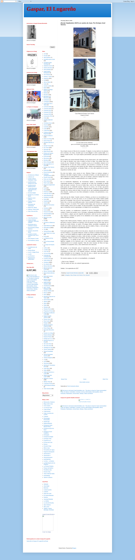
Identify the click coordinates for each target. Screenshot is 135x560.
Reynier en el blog (48, 333)
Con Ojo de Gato (48, 407)
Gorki (45, 199)
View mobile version (84, 382)
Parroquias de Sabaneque (31, 205)
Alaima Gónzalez (48, 67)
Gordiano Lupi (47, 197)
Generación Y (47, 455)
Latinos (45, 248)
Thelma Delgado (48, 357)
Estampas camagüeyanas (47, 174)
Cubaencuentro (48, 490)
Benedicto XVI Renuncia (47, 97)
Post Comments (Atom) (73, 386)
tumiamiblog (47, 475)
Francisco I (46, 191)
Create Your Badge (46, 532)
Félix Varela (47, 181)
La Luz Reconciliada (49, 241)
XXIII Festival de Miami (49, 385)
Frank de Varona (48, 193)
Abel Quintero (47, 57)
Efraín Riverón (47, 151)
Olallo (45, 305)
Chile (45, 118)
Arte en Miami (47, 82)
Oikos (45, 303)
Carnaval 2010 (47, 110)
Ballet (45, 87)
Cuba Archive (47, 411)
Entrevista (46, 170)
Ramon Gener (47, 319)
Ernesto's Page (47, 446)
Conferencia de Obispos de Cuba (32, 182)
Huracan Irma (47, 211)
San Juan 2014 (47, 345)
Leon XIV (46, 251)
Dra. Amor (46, 147)
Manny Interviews (48, 266)
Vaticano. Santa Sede (33, 209)
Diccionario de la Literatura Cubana (32, 225)
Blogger (74, 548)
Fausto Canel (47, 177)
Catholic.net (31, 177)
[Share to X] (93, 273)
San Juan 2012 (47, 343)
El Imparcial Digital (48, 436)
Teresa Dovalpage (48, 351)
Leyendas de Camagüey (47, 256)
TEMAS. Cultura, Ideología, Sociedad (49, 509)
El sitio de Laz (47, 440)
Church (45, 125)
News (45, 294)
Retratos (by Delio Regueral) (48, 325)
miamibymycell (47, 285)
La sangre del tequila (49, 244)
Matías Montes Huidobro (47, 283)
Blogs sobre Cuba (48, 404)
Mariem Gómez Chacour (47, 280)
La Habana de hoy (48, 238)
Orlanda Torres (47, 309)
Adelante (46, 484)
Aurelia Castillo (47, 86)
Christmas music (48, 123)
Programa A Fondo (48, 311)
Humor (45, 210)
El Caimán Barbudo (49, 495)
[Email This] (90, 273)
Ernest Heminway (48, 172)
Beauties (46, 94)
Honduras (46, 208)
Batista (45, 92)
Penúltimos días (48, 470)
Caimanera (46, 99)
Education (46, 149)
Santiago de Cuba (48, 347)
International (47, 227)
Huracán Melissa (48, 213)
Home (84, 379)
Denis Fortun (47, 140)
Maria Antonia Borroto (49, 273)
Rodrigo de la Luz (48, 338)
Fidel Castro (47, 183)
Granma (46, 497)
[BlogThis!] (92, 273)
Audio (45, 84)
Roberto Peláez (48, 336)
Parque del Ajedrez (48, 468)
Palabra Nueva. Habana (32, 201)
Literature (88, 275)
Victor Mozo (47, 368)
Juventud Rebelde (48, 499)
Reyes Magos (47, 328)
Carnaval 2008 (47, 106)
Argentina (46, 78)
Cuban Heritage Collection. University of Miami (33, 221)
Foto (84, 275)
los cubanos (47, 264)
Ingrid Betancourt (48, 225)
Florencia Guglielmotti (49, 185)
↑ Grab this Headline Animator (84, 401)
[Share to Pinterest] (97, 273)
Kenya (45, 236)
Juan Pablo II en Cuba (49, 233)
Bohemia (46, 488)
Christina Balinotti (48, 120)
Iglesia (45, 215)
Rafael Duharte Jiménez (47, 316)
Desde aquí (47, 421)
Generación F (47, 453)
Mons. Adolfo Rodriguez (47, 288)
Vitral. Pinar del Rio (33, 211)
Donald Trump (47, 145)
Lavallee (46, 249)
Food (45, 188)
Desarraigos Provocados (47, 419)
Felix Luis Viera (47, 179)
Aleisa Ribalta (47, 69)
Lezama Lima (47, 258)
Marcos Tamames (48, 271)
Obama (45, 301)
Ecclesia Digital (32, 192)
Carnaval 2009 (47, 108)
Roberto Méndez (48, 335)
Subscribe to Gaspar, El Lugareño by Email (37, 541)
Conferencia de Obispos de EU (32, 186)
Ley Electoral (31, 256)
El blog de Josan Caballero (48, 432)
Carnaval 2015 (47, 112)
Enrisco (45, 444)
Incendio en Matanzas (49, 222)
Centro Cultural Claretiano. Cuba (32, 179)
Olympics (46, 307)
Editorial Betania (48, 423)
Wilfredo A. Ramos (48, 378)
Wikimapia (30, 297)
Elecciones (46, 158)
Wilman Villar (47, 381)
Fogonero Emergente (49, 451)
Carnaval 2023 (47, 114)
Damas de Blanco (48, 135)
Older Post (105, 379)
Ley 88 (29, 254)
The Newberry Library (33, 240)
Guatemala (46, 201)
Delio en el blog (48, 138)
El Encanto (46, 156)
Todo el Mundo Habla (49, 473)
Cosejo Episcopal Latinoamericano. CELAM (32, 190)
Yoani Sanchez (47, 388)
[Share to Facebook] (95, 273)
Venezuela (46, 363)
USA (45, 361)
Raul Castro (47, 321)
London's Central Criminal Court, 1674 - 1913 (33, 235)
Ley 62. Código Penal (33, 252)
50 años (46, 55)
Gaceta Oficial (31, 250)
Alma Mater (46, 486)
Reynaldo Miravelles (49, 330)
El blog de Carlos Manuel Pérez (48, 426)
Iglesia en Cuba (48, 217)
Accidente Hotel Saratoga (48, 63)
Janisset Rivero (47, 231)
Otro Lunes (46, 506)
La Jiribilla (46, 501)
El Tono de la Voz (48, 442)
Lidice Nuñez (47, 260)
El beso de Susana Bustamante (48, 154)
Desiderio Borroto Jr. (49, 142)
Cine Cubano (47, 405)
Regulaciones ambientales (31, 258)
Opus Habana (47, 504)
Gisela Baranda (48, 195)
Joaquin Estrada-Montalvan (48, 514)
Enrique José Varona (77, 275)
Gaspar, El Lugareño (51, 9)
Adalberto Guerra (48, 65)
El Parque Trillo (47, 438)
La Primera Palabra (48, 466)
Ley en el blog (47, 253)
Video (45, 370)
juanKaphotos (47, 459)
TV (44, 359)
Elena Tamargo (47, 162)
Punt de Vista (47, 471)
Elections (46, 160)
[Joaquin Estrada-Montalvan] (47, 530)
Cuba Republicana (32, 218)
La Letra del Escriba (49, 503)
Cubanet (46, 416)
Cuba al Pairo (47, 409)
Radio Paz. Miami (32, 207)
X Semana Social (48, 383)
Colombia (46, 126)
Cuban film (46, 130)
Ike (44, 220)
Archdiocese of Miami (33, 175)
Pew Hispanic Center (33, 238)
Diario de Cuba (47, 493)
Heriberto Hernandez (49, 205)
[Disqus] (84, 303)
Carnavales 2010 (48, 116)
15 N (45, 54)
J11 (44, 229)
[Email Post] (87, 272)
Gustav (45, 203)
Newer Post (64, 379)
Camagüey (67, 275)
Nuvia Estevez (47, 299)
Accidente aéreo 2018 (49, 59)
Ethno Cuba (47, 448)
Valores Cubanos (48, 477)
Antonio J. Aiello (48, 76)
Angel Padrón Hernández (47, 72)
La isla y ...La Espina (49, 461)
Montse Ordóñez (48, 290)
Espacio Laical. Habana (32, 198)
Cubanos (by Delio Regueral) (48, 133)
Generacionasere (48, 457)
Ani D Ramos (47, 74)
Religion (46, 323)
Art (44, 80)
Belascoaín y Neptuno (49, 402)
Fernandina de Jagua (49, 450)
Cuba (71, 275)
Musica (45, 292)
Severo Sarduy (47, 349)
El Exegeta (46, 435)
